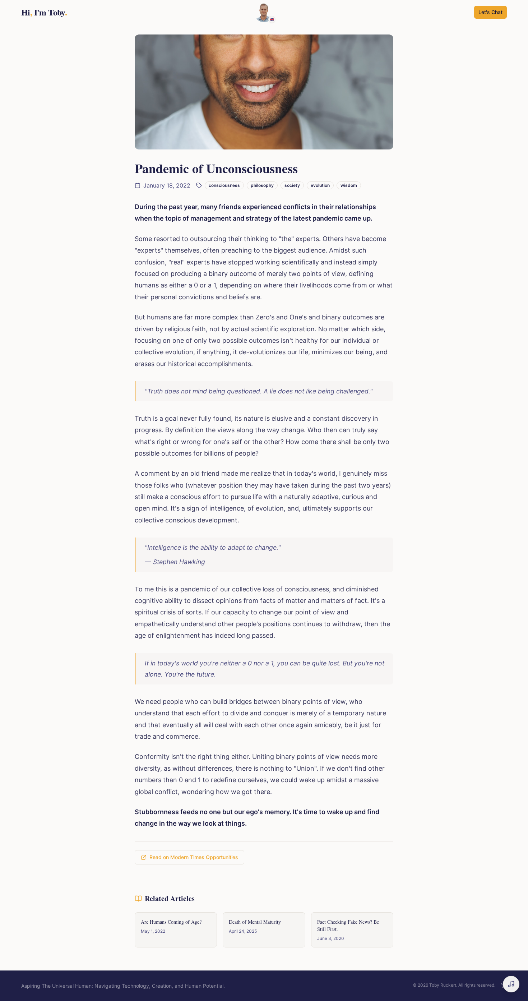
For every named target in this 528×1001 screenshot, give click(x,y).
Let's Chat (490, 12)
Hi (44, 12)
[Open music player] (511, 984)
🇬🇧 (272, 19)
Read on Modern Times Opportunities (193, 857)
